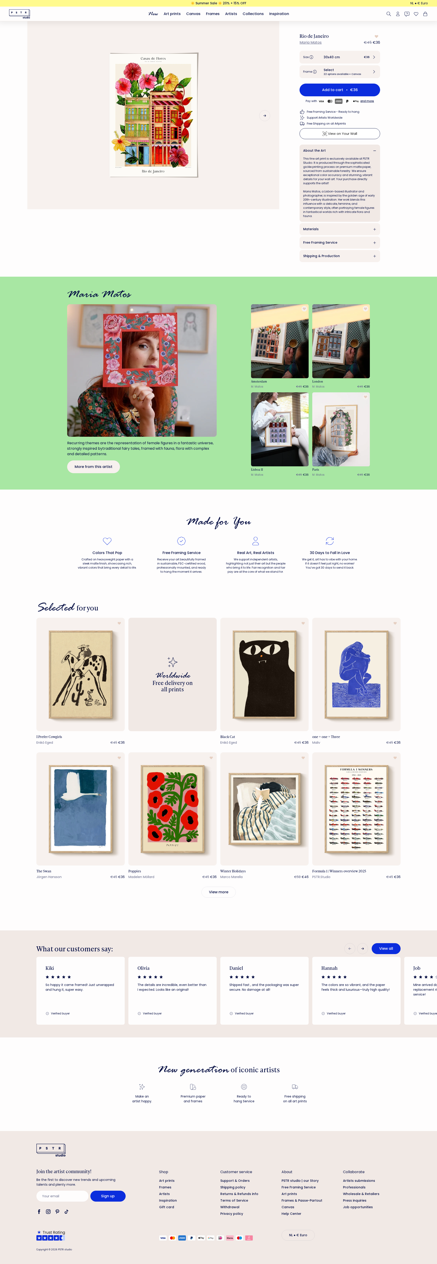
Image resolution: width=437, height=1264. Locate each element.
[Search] (388, 13)
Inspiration (279, 13)
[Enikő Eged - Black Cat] (264, 674)
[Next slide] (264, 115)
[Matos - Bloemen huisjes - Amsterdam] (280, 341)
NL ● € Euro (419, 3)
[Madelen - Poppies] (172, 809)
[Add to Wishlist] (376, 36)
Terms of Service (234, 1200)
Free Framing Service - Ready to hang (333, 112)
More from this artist (93, 466)
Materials (311, 229)
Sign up (108, 1196)
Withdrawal (229, 1207)
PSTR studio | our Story (300, 1180)
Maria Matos (311, 42)
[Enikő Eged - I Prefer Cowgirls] (80, 674)
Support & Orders (235, 1180)
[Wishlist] (416, 13)
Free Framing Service (320, 242)
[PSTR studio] (19, 13)
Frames (213, 13)
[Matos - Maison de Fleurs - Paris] (341, 429)
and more (367, 101)
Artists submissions (359, 1180)
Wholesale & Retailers (361, 1194)
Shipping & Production (321, 256)
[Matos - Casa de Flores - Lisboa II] (280, 429)
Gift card (166, 1207)
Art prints (172, 13)
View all (386, 948)
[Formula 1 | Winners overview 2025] (356, 809)
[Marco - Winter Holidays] (264, 809)
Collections (253, 13)
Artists (231, 13)
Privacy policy (231, 1213)
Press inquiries (354, 1200)
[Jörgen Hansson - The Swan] (80, 809)
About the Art (314, 150)
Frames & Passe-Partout (302, 1200)
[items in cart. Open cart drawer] (425, 13)
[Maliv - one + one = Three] (356, 674)
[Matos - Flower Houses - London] (341, 341)
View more (218, 892)
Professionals (354, 1187)
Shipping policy (232, 1187)
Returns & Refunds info (239, 1194)
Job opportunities (358, 1207)
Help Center (291, 1213)
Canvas (193, 13)
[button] (340, 57)
